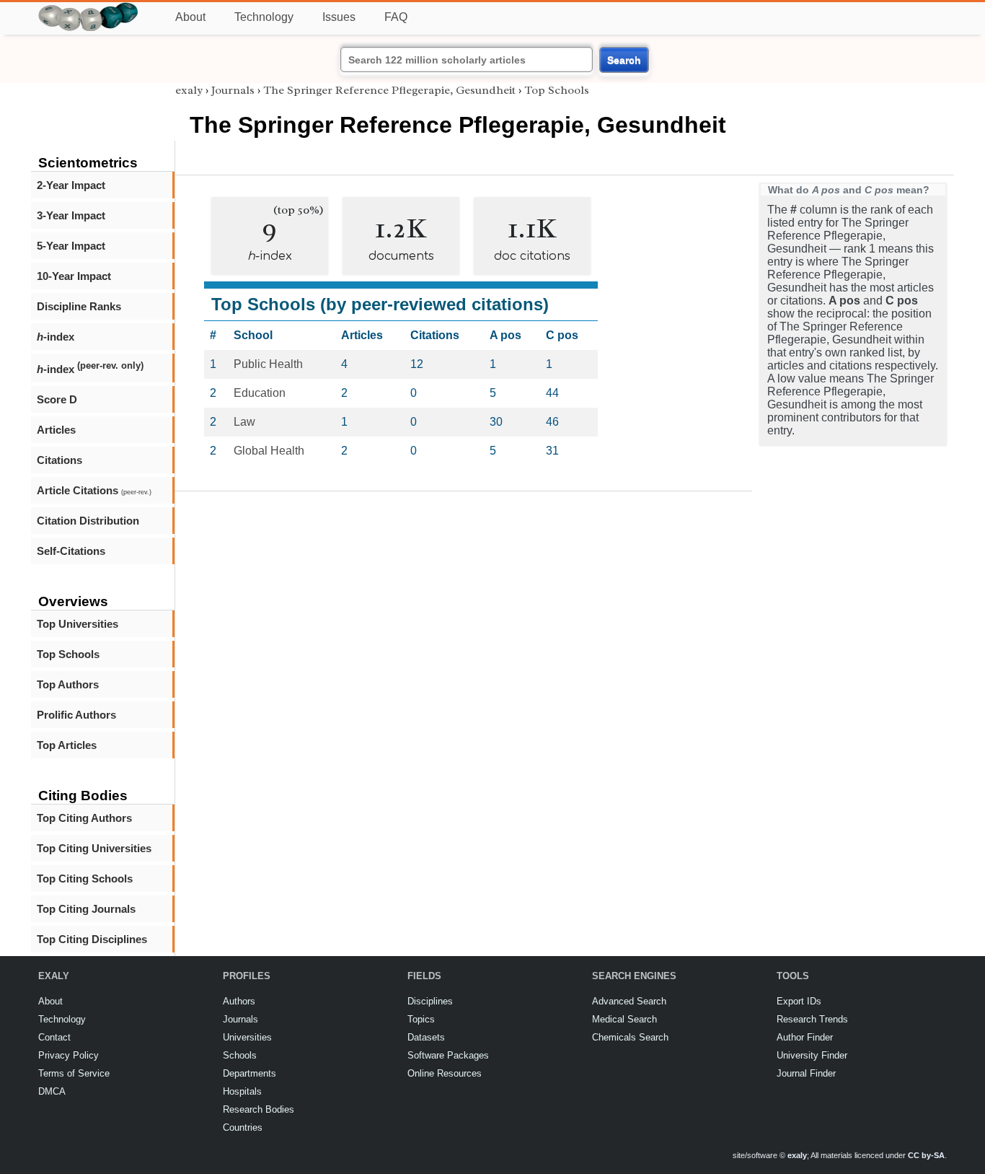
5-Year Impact (71, 246)
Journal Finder (806, 1073)
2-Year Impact (71, 185)
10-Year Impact (74, 276)
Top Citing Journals (86, 909)
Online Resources (444, 1073)
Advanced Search (629, 1001)
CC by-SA (926, 1155)
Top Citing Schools (85, 878)
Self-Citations (71, 551)
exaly (189, 90)
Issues (338, 17)
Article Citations (94, 490)
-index (55, 336)
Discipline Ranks (79, 306)
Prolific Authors (76, 715)
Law (244, 422)
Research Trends (812, 1019)
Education (260, 393)
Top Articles (67, 745)
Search (624, 60)
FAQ (395, 17)
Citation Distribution (88, 520)
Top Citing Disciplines (92, 939)
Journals (233, 90)
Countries (242, 1127)
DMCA (52, 1091)
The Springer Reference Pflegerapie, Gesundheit (389, 90)
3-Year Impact (71, 215)
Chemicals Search (630, 1037)
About (190, 17)
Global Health (269, 450)
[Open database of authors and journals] (88, 8)
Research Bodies (258, 1109)
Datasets (426, 1037)
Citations (59, 460)
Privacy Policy (68, 1055)
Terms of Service (74, 1073)
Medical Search (624, 1019)
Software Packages (448, 1055)
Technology (263, 17)
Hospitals (242, 1091)
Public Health (268, 364)
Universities (247, 1037)
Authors (239, 1001)
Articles (56, 430)
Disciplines (430, 1001)
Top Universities (77, 624)
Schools (240, 1055)
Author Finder (805, 1037)
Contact (54, 1037)
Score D (57, 399)
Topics (421, 1019)
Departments (249, 1073)
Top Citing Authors (84, 818)
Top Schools (68, 654)
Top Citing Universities (94, 848)
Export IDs (799, 1001)
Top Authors (68, 684)
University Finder (812, 1055)
